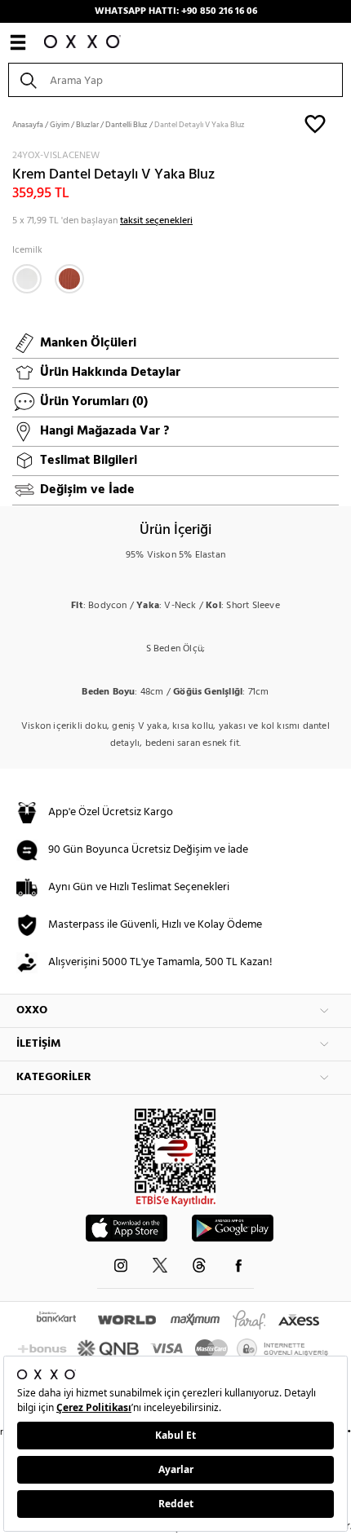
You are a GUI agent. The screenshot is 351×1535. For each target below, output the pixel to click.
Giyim (59, 124)
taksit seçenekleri (156, 221)
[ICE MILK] (27, 278)
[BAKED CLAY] (69, 278)
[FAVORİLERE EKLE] (315, 123)
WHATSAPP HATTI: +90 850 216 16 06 (176, 11)
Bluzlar (87, 124)
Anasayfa (27, 124)
